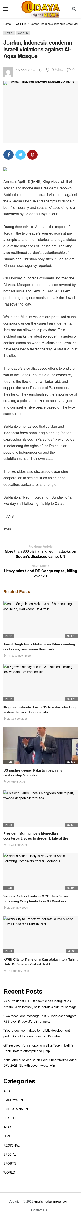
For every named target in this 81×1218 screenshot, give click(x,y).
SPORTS (9, 1163)
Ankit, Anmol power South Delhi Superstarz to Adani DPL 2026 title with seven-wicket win (40, 1063)
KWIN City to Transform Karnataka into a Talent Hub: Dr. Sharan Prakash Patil (40, 962)
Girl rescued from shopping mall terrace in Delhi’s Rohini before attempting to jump (38, 1048)
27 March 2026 (16, 781)
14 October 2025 (17, 844)
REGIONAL (11, 1145)
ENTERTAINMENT (16, 1109)
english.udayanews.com (51, 1201)
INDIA (9, 636)
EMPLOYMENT (14, 1100)
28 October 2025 (17, 718)
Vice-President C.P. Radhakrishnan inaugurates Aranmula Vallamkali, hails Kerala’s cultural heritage (40, 1004)
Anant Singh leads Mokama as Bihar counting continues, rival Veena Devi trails (39, 646)
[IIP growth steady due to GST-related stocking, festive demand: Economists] (40, 682)
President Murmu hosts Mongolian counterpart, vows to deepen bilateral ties (35, 836)
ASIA (6, 1091)
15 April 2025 (25, 70)
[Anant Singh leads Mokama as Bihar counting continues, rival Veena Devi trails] (40, 619)
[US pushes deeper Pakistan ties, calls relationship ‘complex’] (40, 745)
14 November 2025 (19, 655)
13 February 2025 (18, 970)
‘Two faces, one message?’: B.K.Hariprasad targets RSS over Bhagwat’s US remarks (39, 1019)
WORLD (23, 33)
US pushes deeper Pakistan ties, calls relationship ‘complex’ (32, 773)
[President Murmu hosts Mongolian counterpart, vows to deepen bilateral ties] (40, 808)
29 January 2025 (17, 907)
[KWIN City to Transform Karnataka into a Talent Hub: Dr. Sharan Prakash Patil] (40, 934)
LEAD (9, 33)
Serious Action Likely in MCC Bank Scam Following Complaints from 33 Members (35, 899)
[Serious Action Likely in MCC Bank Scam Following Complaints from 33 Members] (40, 871)
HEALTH (9, 1118)
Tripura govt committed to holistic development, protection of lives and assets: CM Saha (37, 1033)
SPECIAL (9, 1154)
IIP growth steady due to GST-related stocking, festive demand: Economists (39, 710)
